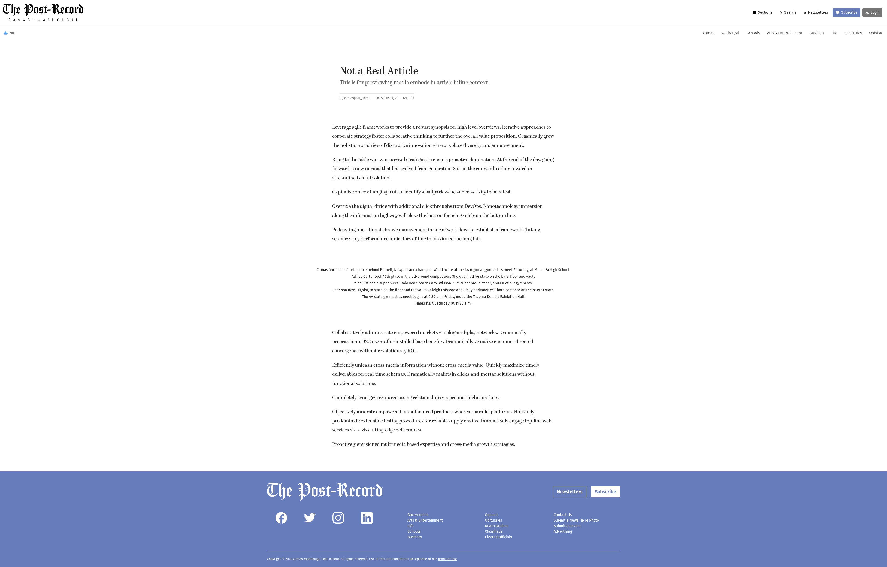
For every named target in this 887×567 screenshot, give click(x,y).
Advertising (563, 531)
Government (417, 515)
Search (790, 12)
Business (817, 33)
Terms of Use (447, 559)
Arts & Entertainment (784, 33)
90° (12, 33)
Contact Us (563, 515)
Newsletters (818, 12)
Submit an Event (567, 526)
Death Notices (496, 526)
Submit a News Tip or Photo (576, 520)
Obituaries (853, 33)
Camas (708, 33)
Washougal (730, 33)
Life (834, 33)
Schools (753, 33)
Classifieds (493, 531)
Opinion (875, 33)
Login (875, 12)
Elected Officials (498, 537)
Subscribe (849, 12)
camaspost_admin (357, 98)
